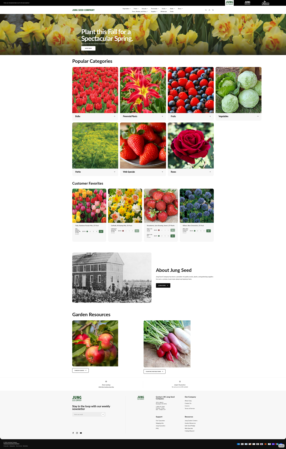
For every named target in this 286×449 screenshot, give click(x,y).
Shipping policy (12, 445)
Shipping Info (160, 423)
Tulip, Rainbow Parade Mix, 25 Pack (87, 225)
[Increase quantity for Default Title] (96, 231)
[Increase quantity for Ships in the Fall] (168, 236)
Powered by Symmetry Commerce (11, 443)
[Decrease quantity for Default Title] (90, 231)
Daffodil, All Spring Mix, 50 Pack (121, 225)
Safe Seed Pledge (190, 426)
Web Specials (189, 428)
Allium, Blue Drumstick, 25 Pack (193, 225)
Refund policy (25, 445)
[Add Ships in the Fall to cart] (172, 235)
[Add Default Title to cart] (101, 231)
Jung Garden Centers (191, 420)
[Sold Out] (137, 230)
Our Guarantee (160, 420)
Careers (187, 406)
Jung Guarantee (160, 426)
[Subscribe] (102, 414)
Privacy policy (6, 445)
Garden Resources (190, 423)
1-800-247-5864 (160, 406)
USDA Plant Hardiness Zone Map (106, 387)
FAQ (157, 428)
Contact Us (188, 403)
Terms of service (19, 445)
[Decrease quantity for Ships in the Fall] (162, 236)
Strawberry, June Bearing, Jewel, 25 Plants (161, 225)
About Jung (188, 401)
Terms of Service (190, 408)
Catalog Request (189, 431)
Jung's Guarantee (180, 385)
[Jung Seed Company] (76, 398)
